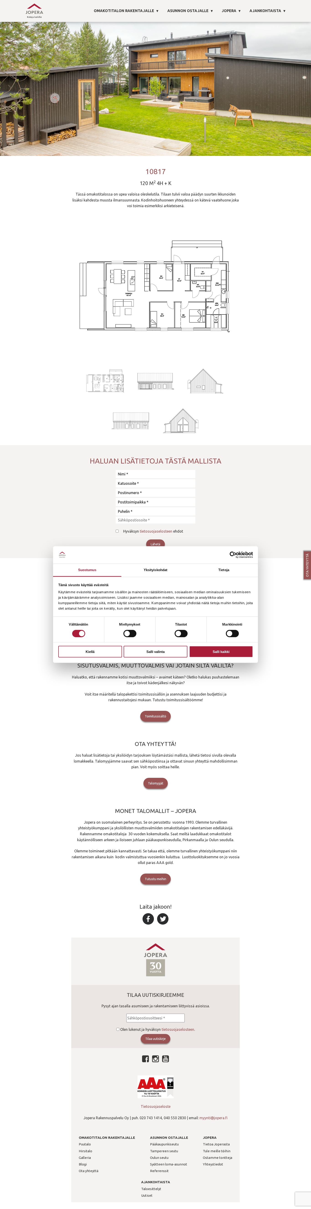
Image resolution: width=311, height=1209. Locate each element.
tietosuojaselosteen (156, 531)
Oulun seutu (159, 1158)
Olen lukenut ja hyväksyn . (157, 1029)
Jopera (229, 11)
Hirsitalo (85, 1151)
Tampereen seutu (164, 1151)
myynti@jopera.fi (213, 1118)
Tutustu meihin (155, 879)
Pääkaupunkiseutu (164, 1144)
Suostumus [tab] (87, 570)
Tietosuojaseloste (156, 1106)
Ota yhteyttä (307, 565)
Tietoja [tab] (223, 570)
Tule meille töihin (216, 1151)
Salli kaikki (221, 652)
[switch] (129, 633)
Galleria (85, 1158)
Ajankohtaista (265, 11)
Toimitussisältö (155, 716)
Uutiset (147, 1195)
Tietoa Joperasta (216, 1144)
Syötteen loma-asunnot (168, 1164)
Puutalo (85, 1144)
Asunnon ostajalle (188, 11)
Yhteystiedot (213, 1164)
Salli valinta (155, 652)
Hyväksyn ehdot (153, 531)
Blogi (83, 1164)
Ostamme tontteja (217, 1158)
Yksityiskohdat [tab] (155, 570)
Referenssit (159, 1171)
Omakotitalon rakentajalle (124, 11)
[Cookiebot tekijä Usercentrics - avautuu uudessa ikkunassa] (233, 555)
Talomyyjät (155, 783)
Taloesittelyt (151, 1189)
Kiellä (90, 652)
